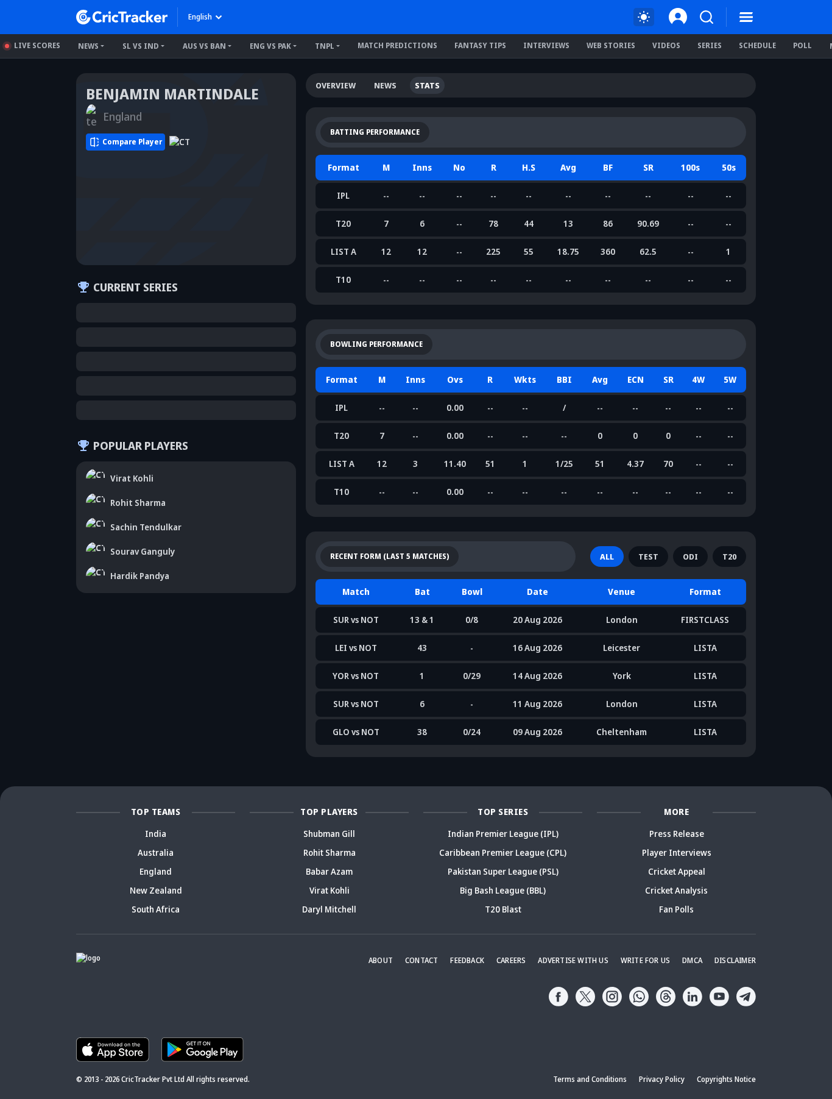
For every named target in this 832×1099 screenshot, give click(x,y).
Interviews (546, 45)
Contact (421, 960)
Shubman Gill (329, 833)
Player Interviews (676, 852)
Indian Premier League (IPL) (503, 833)
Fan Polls (676, 909)
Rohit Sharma (329, 852)
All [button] (607, 556)
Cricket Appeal (676, 871)
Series (709, 45)
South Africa (156, 909)
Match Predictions (397, 45)
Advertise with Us (573, 960)
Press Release (676, 833)
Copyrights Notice (726, 1079)
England (155, 871)
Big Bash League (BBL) (503, 890)
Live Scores (37, 45)
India (155, 833)
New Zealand (156, 890)
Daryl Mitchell (329, 909)
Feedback (467, 960)
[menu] (746, 17)
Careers (511, 960)
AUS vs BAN (204, 46)
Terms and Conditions (590, 1079)
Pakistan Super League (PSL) (503, 871)
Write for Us (645, 960)
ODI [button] (690, 556)
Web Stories (611, 45)
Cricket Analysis (676, 890)
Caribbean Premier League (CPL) (502, 852)
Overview (336, 85)
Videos (666, 45)
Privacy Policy (662, 1079)
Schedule (757, 45)
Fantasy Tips (480, 45)
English (200, 17)
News (88, 46)
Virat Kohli (329, 890)
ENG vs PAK (270, 46)
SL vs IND (140, 46)
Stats (427, 85)
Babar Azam (329, 871)
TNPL (324, 46)
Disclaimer (735, 960)
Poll (802, 45)
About (380, 960)
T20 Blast (503, 909)
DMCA (692, 960)
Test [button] (648, 556)
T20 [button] (729, 556)
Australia (156, 852)
